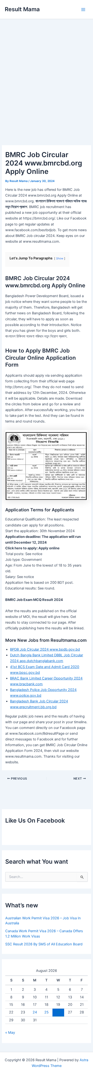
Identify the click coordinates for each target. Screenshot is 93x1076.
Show (59, 258)
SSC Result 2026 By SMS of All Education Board (44, 944)
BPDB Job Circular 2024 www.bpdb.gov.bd (45, 649)
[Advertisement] (46, 82)
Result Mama (22, 9)
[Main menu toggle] (83, 10)
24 (35, 1012)
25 (46, 1012)
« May (10, 1032)
